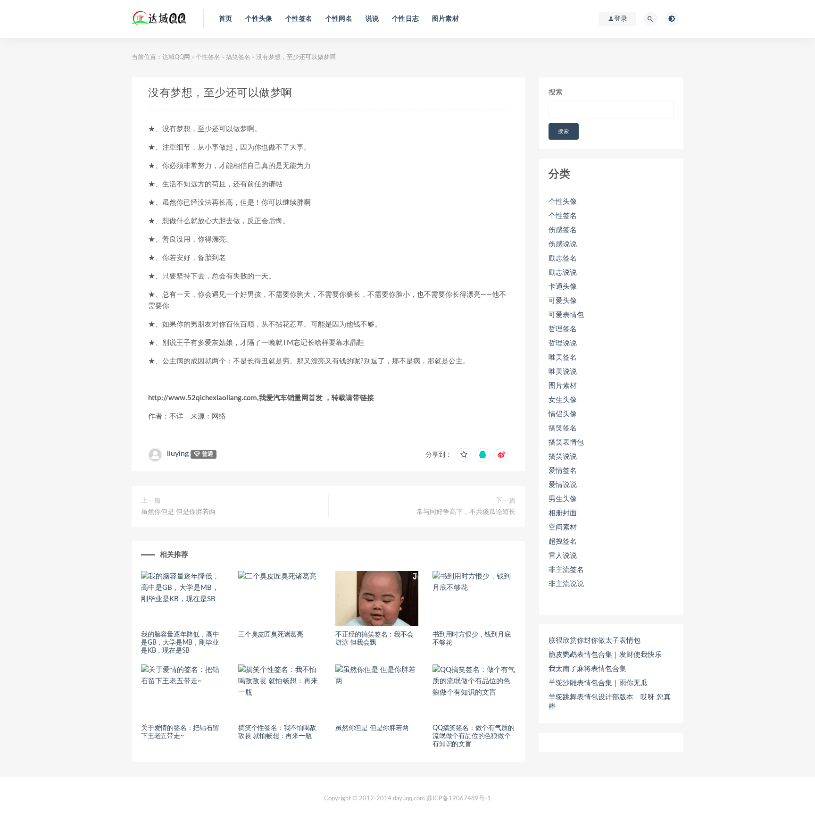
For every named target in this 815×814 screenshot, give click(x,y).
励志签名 (563, 258)
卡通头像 (563, 286)
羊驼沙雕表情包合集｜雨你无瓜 (598, 683)
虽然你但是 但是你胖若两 (178, 512)
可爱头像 (563, 300)
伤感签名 (563, 230)
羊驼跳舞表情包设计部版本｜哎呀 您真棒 (610, 702)
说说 (372, 19)
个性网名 (338, 19)
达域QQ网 (176, 57)
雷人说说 (563, 555)
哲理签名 (563, 329)
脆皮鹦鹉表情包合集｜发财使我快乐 (605, 654)
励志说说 (563, 272)
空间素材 (563, 527)
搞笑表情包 (566, 442)
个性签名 (298, 19)
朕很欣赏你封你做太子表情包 (594, 640)
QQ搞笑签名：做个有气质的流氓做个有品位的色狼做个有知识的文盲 (473, 736)
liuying (178, 453)
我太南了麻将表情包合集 (587, 668)
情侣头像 (563, 414)
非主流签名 (566, 569)
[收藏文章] (464, 455)
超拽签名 (563, 541)
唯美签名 (563, 357)
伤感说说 (563, 244)
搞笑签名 (238, 57)
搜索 (556, 92)
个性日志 (405, 19)
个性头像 (258, 19)
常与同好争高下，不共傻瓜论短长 (466, 512)
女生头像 (563, 399)
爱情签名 (563, 470)
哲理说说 (563, 343)
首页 (225, 19)
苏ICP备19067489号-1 (458, 799)
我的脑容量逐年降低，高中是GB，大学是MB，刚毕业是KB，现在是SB (180, 642)
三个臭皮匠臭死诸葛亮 (270, 634)
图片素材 (445, 19)
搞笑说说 (563, 456)
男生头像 (563, 499)
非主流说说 (566, 583)
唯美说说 (563, 371)
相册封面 (563, 513)
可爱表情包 (566, 315)
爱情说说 (563, 484)
